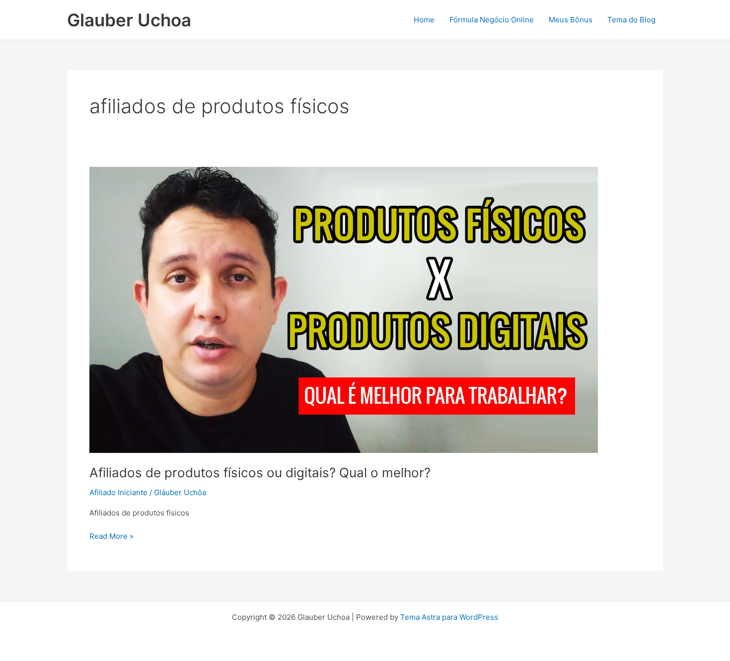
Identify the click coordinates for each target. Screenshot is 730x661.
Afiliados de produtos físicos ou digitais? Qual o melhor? (260, 472)
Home (424, 19)
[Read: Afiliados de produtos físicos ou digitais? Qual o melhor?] (343, 309)
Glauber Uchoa (129, 19)
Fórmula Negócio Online (491, 19)
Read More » (111, 535)
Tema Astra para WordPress (449, 617)
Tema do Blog (631, 19)
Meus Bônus (570, 19)
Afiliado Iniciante (118, 492)
